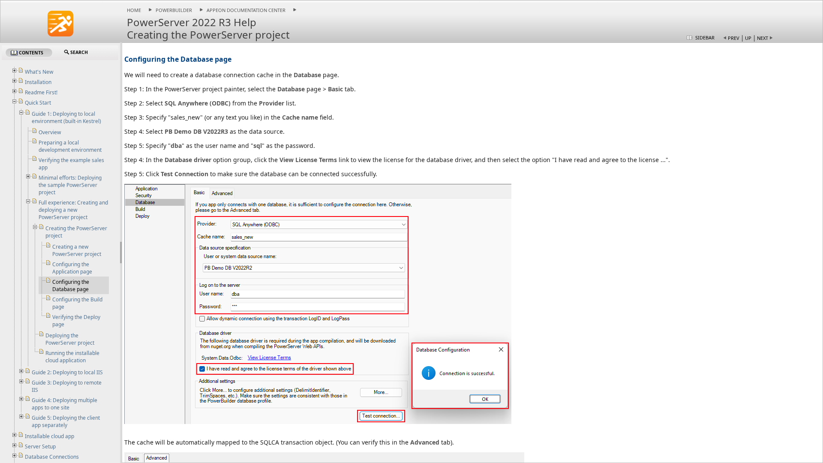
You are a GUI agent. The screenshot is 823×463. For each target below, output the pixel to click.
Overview (50, 132)
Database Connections (52, 456)
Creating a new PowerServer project (76, 250)
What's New (39, 71)
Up (748, 38)
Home (134, 10)
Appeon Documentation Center (246, 10)
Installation (38, 82)
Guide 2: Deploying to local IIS (67, 372)
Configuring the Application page (72, 268)
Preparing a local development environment (70, 146)
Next (762, 38)
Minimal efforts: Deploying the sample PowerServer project (70, 185)
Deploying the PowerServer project (69, 339)
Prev (733, 38)
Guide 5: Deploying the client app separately (66, 421)
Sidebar (705, 37)
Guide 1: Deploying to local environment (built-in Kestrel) (66, 117)
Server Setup (40, 446)
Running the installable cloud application (72, 356)
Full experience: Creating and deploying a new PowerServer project (73, 210)
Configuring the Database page (70, 285)
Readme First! (41, 92)
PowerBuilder (174, 10)
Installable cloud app (49, 436)
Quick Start (38, 102)
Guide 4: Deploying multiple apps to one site (64, 404)
